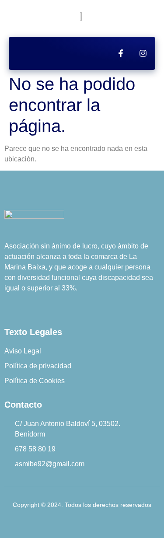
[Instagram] (143, 53)
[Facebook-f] (121, 53)
